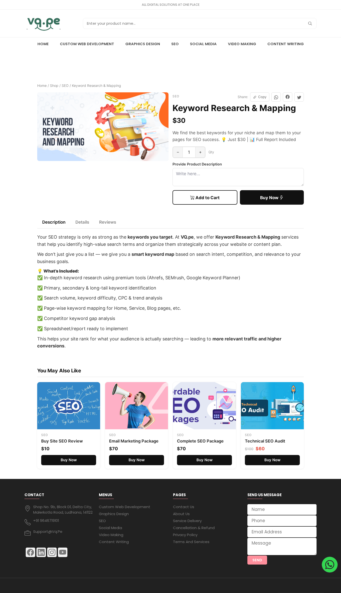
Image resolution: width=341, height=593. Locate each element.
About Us (181, 513)
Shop (54, 85)
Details (82, 222)
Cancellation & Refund (194, 527)
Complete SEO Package (200, 441)
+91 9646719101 (46, 520)
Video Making (242, 43)
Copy (262, 97)
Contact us (183, 506)
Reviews (107, 222)
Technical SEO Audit (265, 441)
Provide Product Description (197, 164)
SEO (175, 43)
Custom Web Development (87, 43)
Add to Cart (207, 197)
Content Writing (285, 43)
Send (257, 560)
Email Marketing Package (134, 441)
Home (43, 43)
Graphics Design (142, 43)
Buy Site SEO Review (62, 441)
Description (53, 222)
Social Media (203, 43)
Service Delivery (187, 520)
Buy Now (269, 197)
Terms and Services (191, 541)
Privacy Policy (185, 534)
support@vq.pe (47, 531)
